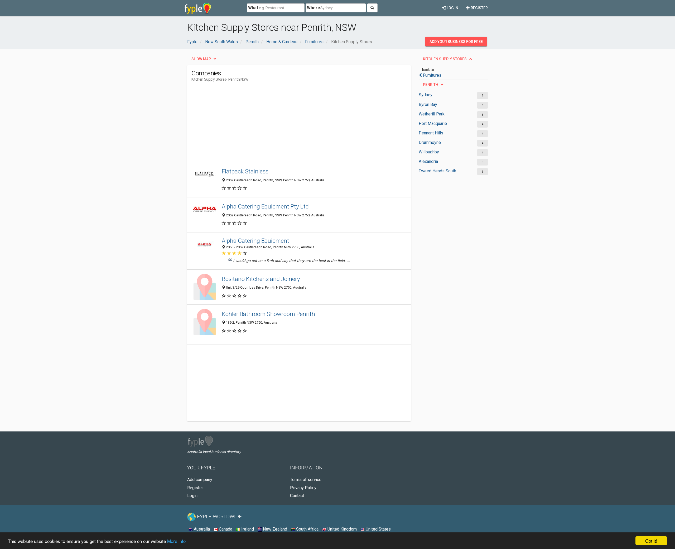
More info (176, 541)
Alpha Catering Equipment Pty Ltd (265, 206)
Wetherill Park (432, 113)
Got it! (651, 540)
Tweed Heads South (437, 170)
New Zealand (274, 529)
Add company (199, 479)
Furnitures (432, 75)
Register (479, 8)
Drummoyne (430, 142)
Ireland (247, 529)
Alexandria (428, 161)
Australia (201, 529)
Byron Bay (428, 104)
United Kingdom (341, 529)
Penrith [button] (430, 84)
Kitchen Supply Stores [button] (445, 59)
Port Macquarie (433, 123)
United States (378, 529)
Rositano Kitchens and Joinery (261, 278)
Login (192, 495)
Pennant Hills (431, 132)
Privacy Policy (303, 487)
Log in (452, 8)
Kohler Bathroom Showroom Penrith (268, 313)
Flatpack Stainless (245, 171)
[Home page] (198, 7)
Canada (225, 529)
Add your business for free (456, 42)
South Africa (307, 529)
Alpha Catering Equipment (255, 240)
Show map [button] (201, 59)
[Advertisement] (287, 123)
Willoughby (429, 151)
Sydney (425, 94)
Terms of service (305, 479)
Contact (297, 495)
